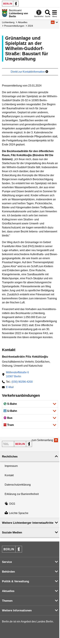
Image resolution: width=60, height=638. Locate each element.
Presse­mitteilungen (14, 25)
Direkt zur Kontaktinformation (28, 71)
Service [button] (7, 562)
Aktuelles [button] (8, 591)
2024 (30, 25)
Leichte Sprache (18, 513)
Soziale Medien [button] (12, 532)
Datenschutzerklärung (18, 484)
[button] (54, 22)
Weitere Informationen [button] (17, 610)
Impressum (11, 465)
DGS (12, 503)
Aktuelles (22, 22)
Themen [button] (7, 600)
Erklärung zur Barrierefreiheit (22, 494)
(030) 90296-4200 (22, 381)
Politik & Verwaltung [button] (15, 581)
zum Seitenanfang (42, 440)
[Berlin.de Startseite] (10, 3)
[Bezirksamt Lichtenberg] (17, 444)
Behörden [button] (8, 571)
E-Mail (10, 387)
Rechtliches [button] (10, 456)
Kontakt (9, 475)
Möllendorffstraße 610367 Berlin (17, 374)
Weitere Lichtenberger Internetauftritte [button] (27, 522)
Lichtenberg (8, 22)
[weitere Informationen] (4, 13)
